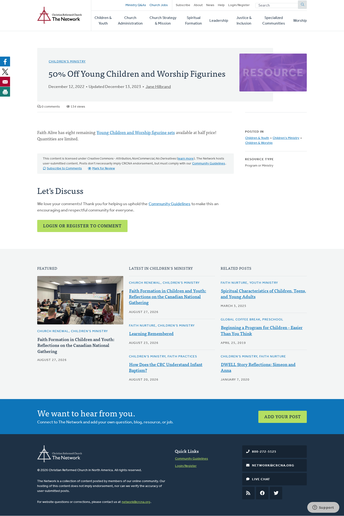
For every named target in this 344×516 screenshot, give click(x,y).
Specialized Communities (273, 20)
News (210, 5)
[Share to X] (5, 71)
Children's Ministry (67, 61)
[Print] (5, 92)
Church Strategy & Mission (163, 20)
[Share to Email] (5, 81)
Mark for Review (103, 168)
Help (221, 5)
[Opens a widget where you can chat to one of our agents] (323, 508)
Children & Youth (103, 20)
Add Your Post (282, 416)
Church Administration (130, 20)
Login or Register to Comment (82, 225)
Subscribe (183, 5)
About (198, 5)
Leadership (218, 21)
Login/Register (239, 5)
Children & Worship (259, 143)
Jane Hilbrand (158, 87)
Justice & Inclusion (244, 20)
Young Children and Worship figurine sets (136, 132)
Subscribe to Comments (64, 168)
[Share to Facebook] (5, 61)
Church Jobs (159, 5)
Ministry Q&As (135, 5)
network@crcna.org (136, 502)
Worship (300, 21)
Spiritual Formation (193, 20)
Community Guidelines (208, 163)
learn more (186, 158)
